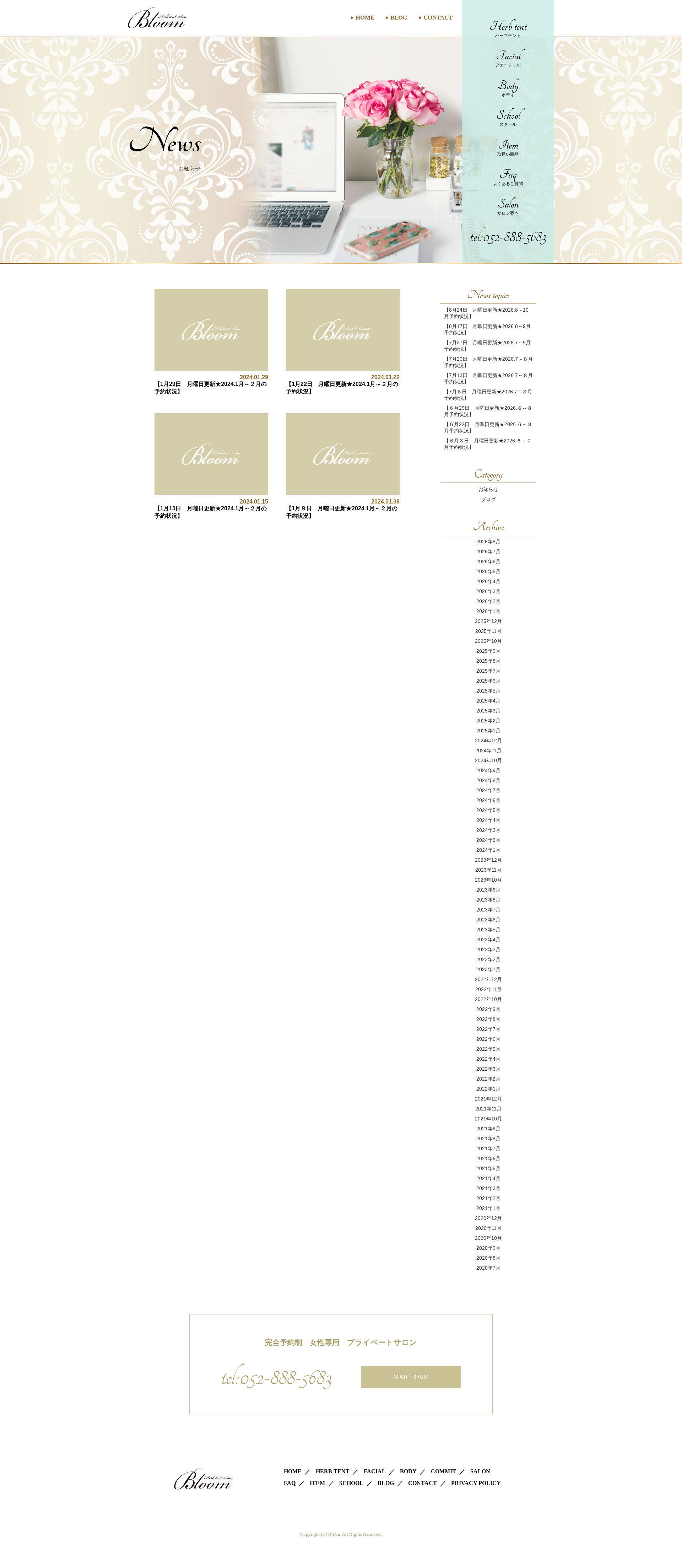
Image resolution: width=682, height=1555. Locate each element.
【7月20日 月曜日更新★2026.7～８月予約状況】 (488, 362)
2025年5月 (488, 691)
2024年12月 (488, 740)
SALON (480, 1471)
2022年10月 (488, 999)
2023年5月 (488, 929)
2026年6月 (488, 561)
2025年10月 (488, 641)
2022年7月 (488, 1029)
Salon (508, 206)
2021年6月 (488, 1158)
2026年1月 (488, 611)
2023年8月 (488, 900)
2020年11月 (488, 1228)
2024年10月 (488, 760)
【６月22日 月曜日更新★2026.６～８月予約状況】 (488, 427)
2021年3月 (488, 1188)
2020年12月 (488, 1218)
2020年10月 (488, 1238)
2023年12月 (488, 860)
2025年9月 (488, 651)
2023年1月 (488, 969)
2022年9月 (488, 1009)
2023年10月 (488, 880)
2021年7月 (488, 1148)
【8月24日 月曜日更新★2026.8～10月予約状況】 (486, 313)
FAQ (290, 1483)
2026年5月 (488, 571)
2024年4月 (488, 820)
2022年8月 (488, 1019)
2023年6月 (488, 919)
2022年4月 (488, 1059)
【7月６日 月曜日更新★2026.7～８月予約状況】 (488, 395)
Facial (508, 58)
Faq (508, 177)
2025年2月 (488, 720)
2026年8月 (488, 541)
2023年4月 (488, 939)
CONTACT (438, 17)
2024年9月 (488, 770)
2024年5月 (488, 810)
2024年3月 (488, 830)
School (508, 117)
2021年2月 (488, 1198)
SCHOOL (351, 1483)
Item (508, 147)
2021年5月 (488, 1168)
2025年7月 (488, 671)
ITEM (317, 1483)
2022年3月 (488, 1069)
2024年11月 (488, 750)
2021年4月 (488, 1178)
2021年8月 (488, 1138)
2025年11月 (488, 631)
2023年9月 (488, 890)
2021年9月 (488, 1128)
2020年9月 (488, 1248)
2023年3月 (488, 949)
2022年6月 (488, 1039)
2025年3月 (488, 711)
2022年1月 (488, 1089)
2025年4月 (488, 701)
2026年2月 (488, 601)
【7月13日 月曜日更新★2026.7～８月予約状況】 (488, 378)
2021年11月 (488, 1109)
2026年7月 (488, 551)
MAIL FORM (411, 1377)
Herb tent (507, 29)
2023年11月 (488, 870)
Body (508, 88)
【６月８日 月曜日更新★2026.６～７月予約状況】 (487, 444)
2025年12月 (488, 621)
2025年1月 (488, 730)
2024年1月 (488, 850)
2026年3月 (488, 591)
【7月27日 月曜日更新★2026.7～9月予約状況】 (487, 346)
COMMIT (443, 1471)
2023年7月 (488, 910)
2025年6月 (488, 681)
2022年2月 (488, 1079)
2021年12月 (488, 1099)
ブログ (488, 499)
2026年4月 (488, 581)
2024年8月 (488, 780)
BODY (408, 1471)
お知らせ (488, 489)
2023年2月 (488, 959)
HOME (365, 17)
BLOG (398, 17)
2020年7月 (488, 1268)
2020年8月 (488, 1258)
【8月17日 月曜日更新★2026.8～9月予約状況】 (487, 329)
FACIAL (375, 1471)
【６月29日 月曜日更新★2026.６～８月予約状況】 (488, 411)
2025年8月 (488, 661)
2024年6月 (488, 800)
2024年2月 (488, 840)
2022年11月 (488, 989)
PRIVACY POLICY (476, 1483)
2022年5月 (488, 1049)
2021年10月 (488, 1118)
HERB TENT (333, 1471)
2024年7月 (488, 790)
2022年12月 (488, 979)
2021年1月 (488, 1208)
